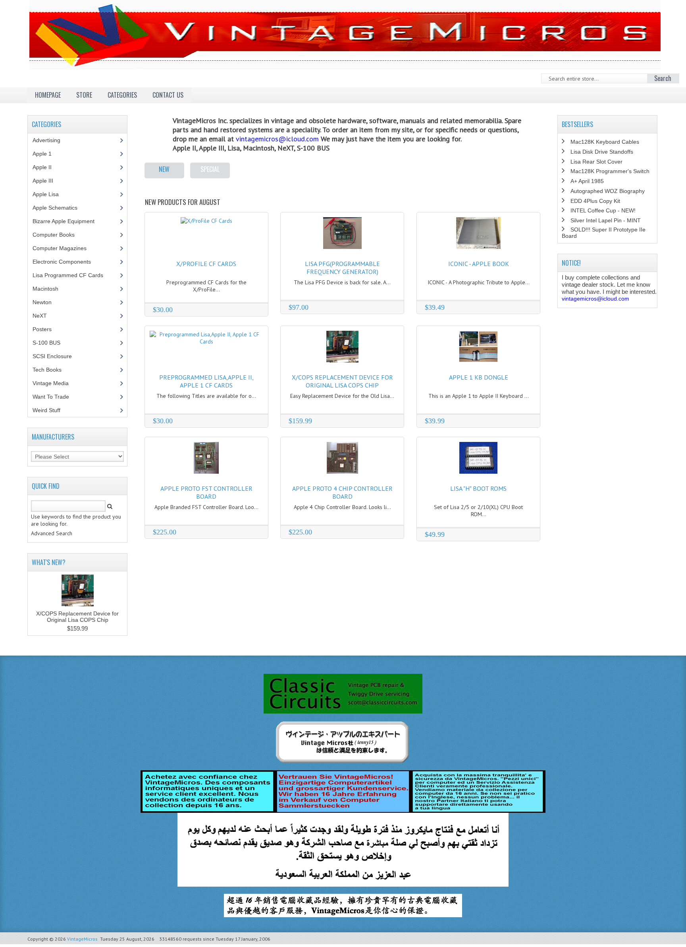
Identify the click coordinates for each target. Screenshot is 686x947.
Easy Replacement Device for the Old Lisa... (342, 395)
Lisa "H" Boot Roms (478, 488)
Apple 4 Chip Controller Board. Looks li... (342, 507)
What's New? (49, 562)
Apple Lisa (52, 194)
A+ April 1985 (587, 181)
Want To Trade (51, 396)
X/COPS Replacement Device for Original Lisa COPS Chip (342, 381)
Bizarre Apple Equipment (68, 221)
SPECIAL (210, 169)
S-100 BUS (51, 342)
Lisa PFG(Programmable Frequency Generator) (342, 268)
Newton (42, 302)
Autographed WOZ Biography (607, 191)
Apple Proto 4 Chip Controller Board (342, 492)
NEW (164, 169)
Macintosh (50, 288)
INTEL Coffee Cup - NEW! (603, 210)
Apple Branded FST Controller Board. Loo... (206, 507)
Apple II (46, 167)
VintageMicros (82, 939)
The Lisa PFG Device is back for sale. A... (342, 282)
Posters (46, 329)
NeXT (40, 315)
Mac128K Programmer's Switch (609, 171)
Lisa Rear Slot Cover (596, 161)
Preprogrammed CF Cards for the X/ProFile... (206, 286)
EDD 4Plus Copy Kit (595, 201)
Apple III (47, 180)
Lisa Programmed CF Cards (72, 275)
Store (84, 95)
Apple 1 (46, 153)
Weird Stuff (51, 410)
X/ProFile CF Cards (206, 264)
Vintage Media (55, 383)
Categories (122, 95)
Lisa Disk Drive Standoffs (601, 152)
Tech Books (53, 369)
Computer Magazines (65, 248)
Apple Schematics (59, 207)
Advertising (51, 140)
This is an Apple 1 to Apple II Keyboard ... (478, 395)
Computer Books (60, 234)
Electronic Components (66, 261)
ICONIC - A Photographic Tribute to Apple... (479, 282)
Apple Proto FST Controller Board (206, 492)
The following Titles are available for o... (206, 395)
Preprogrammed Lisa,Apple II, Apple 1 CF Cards (206, 381)
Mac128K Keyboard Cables (604, 142)
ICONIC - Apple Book (478, 264)
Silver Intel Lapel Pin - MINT (605, 220)
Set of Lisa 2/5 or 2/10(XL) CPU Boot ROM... (478, 510)
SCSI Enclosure (57, 356)
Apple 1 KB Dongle (478, 377)
